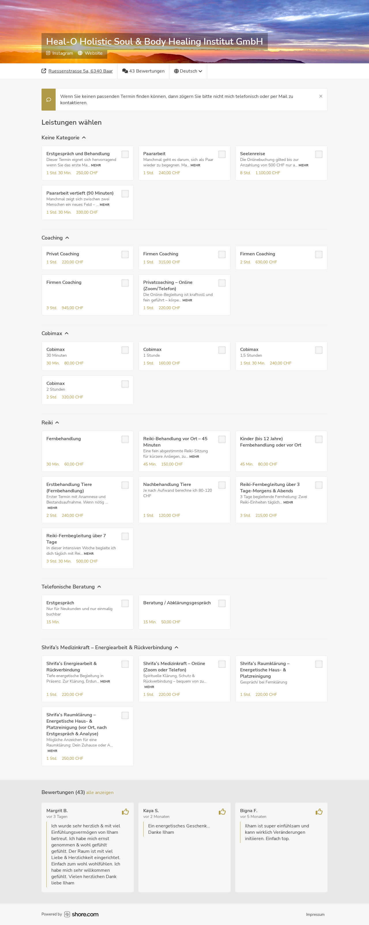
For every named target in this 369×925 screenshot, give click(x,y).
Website (94, 53)
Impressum (315, 914)
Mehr (96, 165)
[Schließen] (321, 96)
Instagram (62, 53)
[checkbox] (125, 154)
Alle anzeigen (100, 792)
